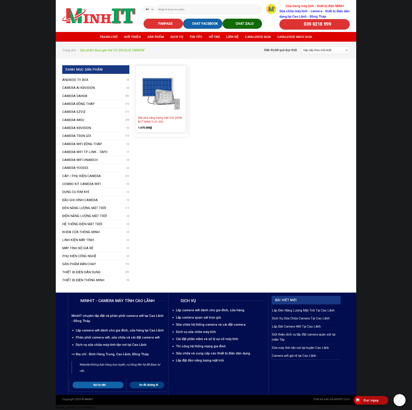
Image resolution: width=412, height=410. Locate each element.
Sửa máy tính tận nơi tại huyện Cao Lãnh (300, 348)
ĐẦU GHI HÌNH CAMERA (80, 200)
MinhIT (77, 316)
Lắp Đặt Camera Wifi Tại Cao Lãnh (296, 326)
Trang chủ (69, 50)
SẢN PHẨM (155, 37)
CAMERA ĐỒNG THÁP (78, 104)
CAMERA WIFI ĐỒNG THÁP (82, 144)
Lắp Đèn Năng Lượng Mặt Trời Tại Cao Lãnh (303, 310)
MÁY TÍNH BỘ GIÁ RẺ (77, 248)
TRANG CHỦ (109, 37)
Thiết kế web (321, 399)
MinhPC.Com (342, 399)
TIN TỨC (196, 37)
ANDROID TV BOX (75, 80)
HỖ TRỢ (214, 37)
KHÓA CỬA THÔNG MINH (81, 232)
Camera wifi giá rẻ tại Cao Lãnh (294, 356)
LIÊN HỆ (232, 37)
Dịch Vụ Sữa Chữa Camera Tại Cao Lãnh (301, 318)
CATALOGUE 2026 (258, 37)
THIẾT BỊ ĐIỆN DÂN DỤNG (81, 272)
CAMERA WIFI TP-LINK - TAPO (85, 152)
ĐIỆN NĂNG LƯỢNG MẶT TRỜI (84, 216)
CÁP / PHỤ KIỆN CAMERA (81, 176)
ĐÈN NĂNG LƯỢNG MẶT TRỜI (84, 208)
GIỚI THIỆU (132, 37)
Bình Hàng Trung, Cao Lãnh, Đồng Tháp (119, 354)
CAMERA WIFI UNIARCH (80, 160)
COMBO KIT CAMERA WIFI (81, 184)
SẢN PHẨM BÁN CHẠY (79, 264)
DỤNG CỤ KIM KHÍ (75, 192)
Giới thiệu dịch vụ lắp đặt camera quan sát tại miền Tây (303, 337)
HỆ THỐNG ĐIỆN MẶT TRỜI (82, 224)
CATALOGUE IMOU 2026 (294, 37)
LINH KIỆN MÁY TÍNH (78, 240)
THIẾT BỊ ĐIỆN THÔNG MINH (83, 280)
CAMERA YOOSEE (75, 168)
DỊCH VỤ (176, 37)
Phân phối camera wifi (93, 337)
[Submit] (258, 9)
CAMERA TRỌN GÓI (76, 136)
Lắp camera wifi (88, 330)
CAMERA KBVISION (76, 128)
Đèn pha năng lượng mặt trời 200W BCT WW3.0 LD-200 (160, 119)
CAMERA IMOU (73, 120)
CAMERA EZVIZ (74, 112)
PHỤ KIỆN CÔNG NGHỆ (79, 256)
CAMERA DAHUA (74, 96)
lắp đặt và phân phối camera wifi (119, 316)
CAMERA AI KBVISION (78, 88)
